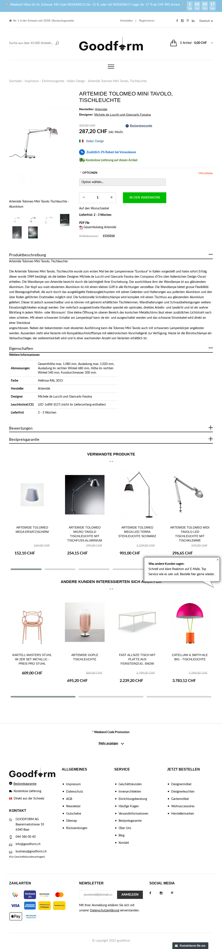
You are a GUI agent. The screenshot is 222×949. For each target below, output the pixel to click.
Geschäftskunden (130, 784)
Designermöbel (181, 784)
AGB (69, 799)
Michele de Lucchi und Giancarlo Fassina (65, 396)
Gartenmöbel (180, 799)
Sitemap (71, 820)
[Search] (34, 43)
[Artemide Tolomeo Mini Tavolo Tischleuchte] (64, 220)
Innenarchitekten (130, 791)
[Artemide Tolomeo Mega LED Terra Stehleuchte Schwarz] (85, 494)
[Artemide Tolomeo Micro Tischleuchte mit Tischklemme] (190, 494)
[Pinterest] (176, 893)
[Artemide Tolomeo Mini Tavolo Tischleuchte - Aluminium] (41, 145)
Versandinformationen (133, 813)
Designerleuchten (182, 791)
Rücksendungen (76, 828)
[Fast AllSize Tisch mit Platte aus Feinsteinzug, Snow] (137, 622)
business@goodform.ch (31, 851)
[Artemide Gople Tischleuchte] (85, 622)
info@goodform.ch (28, 844)
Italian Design (95, 141)
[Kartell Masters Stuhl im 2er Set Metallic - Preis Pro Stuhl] (32, 622)
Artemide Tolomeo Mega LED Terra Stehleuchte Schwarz (85, 532)
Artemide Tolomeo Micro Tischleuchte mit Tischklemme (190, 532)
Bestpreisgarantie (63, 20)
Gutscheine (73, 813)
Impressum (73, 784)
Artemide (44, 388)
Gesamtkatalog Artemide (99, 227)
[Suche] (57, 43)
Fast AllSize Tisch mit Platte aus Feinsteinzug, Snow (137, 659)
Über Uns (125, 828)
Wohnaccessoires (182, 806)
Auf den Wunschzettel (94, 208)
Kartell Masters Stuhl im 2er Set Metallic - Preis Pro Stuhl (32, 659)
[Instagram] (165, 893)
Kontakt (124, 842)
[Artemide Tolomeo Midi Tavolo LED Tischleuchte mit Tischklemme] (137, 494)
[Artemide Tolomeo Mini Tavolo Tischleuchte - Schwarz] (33, 220)
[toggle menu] (111, 66)
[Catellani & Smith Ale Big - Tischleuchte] (190, 622)
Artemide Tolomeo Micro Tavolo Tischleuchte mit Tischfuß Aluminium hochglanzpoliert (32, 536)
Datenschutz (74, 791)
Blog (121, 835)
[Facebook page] (154, 893)
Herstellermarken (182, 813)
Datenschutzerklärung (104, 910)
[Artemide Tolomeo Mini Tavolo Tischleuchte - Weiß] (49, 220)
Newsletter (73, 806)
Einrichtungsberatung (133, 799)
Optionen (88, 173)
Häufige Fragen (129, 806)
